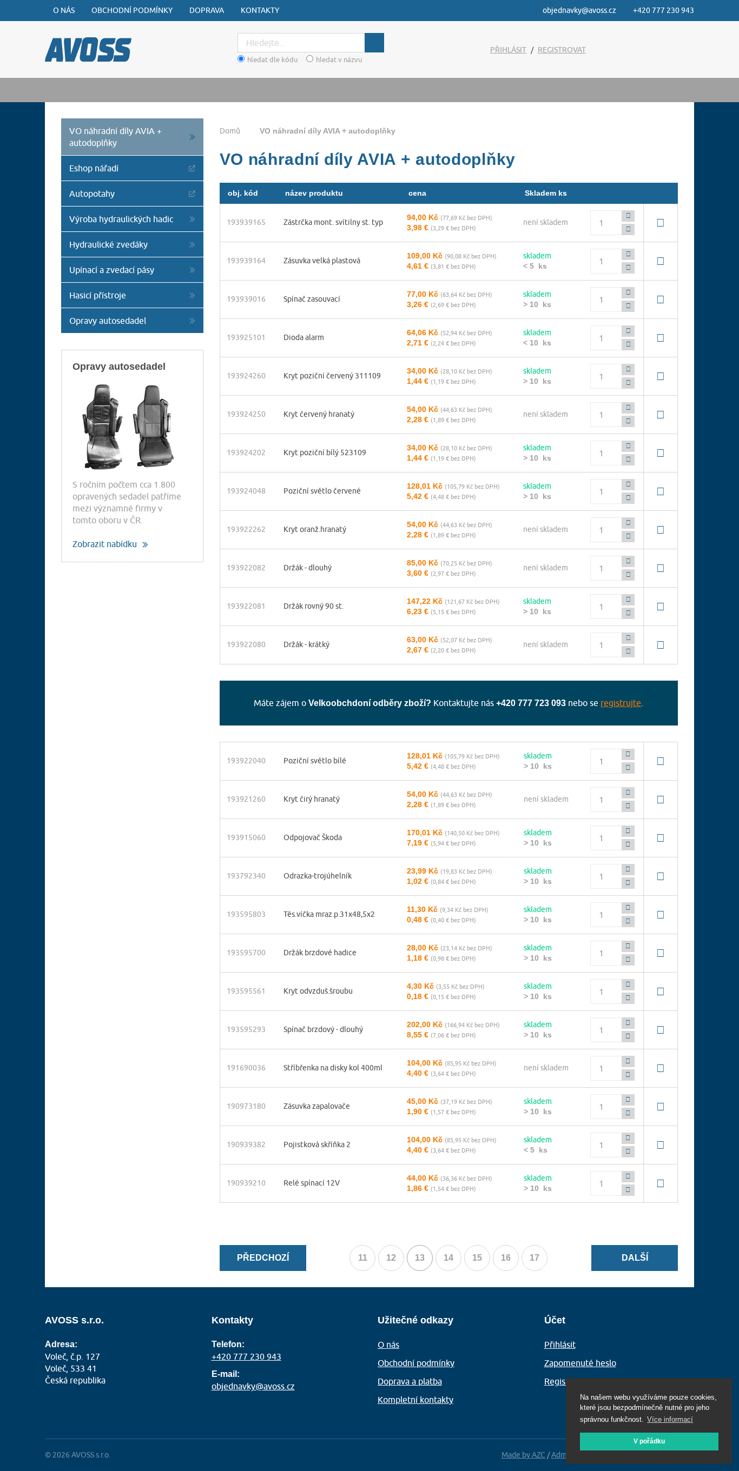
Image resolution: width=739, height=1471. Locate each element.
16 (506, 1257)
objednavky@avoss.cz (579, 10)
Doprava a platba (410, 1381)
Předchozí (263, 1257)
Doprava (206, 10)
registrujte (621, 703)
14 (448, 1257)
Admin (562, 1454)
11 (362, 1257)
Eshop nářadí (93, 168)
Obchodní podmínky (132, 10)
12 (391, 1257)
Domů (230, 131)
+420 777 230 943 (663, 10)
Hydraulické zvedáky (108, 244)
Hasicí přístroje (97, 295)
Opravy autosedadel (107, 320)
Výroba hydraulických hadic (121, 219)
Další (635, 1257)
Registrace (564, 1381)
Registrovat (562, 49)
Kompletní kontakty (415, 1400)
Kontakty (260, 10)
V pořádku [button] (649, 1441)
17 (534, 1257)
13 (424, 1260)
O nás (64, 10)
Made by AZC (523, 1454)
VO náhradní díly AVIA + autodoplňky (115, 137)
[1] (374, 42)
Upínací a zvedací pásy (111, 270)
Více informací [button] (670, 1419)
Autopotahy (92, 193)
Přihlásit (508, 49)
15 (477, 1257)
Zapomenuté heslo (580, 1363)
